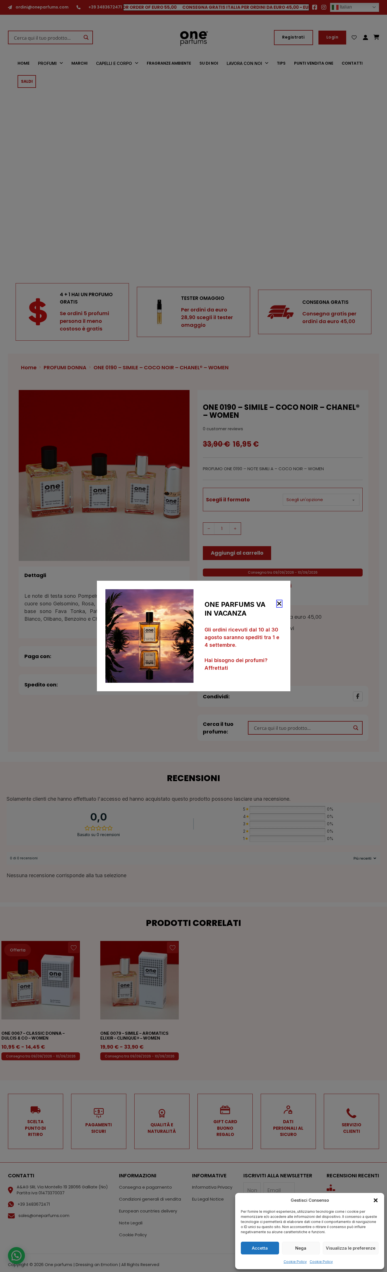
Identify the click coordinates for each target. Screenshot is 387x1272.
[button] (376, 1200)
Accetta (260, 1248)
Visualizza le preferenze (350, 1248)
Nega (300, 1248)
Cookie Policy (295, 1262)
